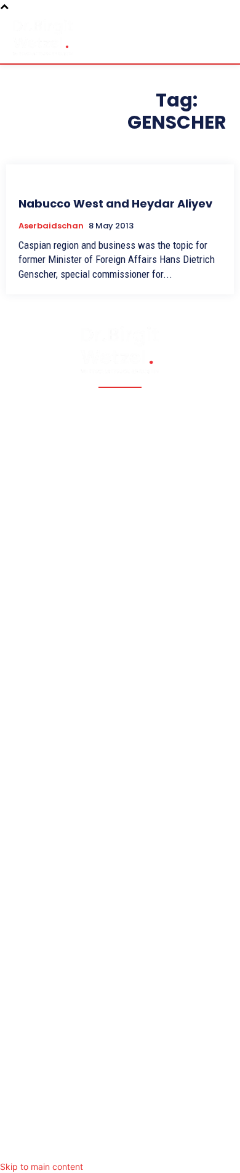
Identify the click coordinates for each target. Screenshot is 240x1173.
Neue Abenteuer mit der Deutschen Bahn (103, 742)
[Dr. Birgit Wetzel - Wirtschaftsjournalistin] (43, 37)
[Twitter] (95, 1144)
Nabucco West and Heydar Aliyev (115, 203)
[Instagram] (120, 1144)
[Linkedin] (144, 1144)
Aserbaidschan (51, 226)
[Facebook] (71, 1144)
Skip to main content (41, 1166)
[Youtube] (169, 1144)
